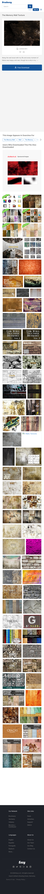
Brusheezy (12, 816)
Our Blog (30, 846)
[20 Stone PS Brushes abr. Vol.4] (12, 651)
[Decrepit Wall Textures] (32, 248)
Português (12, 846)
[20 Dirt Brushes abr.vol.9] (12, 531)
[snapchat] (27, 867)
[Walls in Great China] (32, 577)
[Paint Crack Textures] (33, 681)
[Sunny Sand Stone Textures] (12, 746)
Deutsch (11, 849)
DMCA (29, 825)
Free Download (23, 68)
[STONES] (12, 607)
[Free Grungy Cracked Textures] (12, 761)
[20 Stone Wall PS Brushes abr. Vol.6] (32, 665)
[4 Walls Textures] (31, 439)
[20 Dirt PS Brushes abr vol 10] (12, 502)
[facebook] (13, 867)
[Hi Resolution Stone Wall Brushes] (12, 621)
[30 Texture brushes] (33, 698)
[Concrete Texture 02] (32, 607)
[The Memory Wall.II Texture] (13, 248)
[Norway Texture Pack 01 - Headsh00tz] (32, 592)
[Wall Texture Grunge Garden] (32, 281)
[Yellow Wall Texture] (33, 320)
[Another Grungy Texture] (9, 457)
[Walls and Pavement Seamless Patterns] (32, 636)
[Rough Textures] (32, 305)
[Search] (30, 6)
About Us (30, 840)
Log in (30, 9)
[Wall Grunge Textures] (13, 281)
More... (11, 852)
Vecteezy (12, 819)
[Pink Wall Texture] (33, 547)
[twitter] (17, 867)
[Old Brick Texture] (31, 562)
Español (11, 843)
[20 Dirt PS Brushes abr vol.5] (32, 473)
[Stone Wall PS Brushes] (32, 347)
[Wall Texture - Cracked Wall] (30, 267)
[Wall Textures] (12, 305)
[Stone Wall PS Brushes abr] (12, 362)
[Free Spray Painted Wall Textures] (12, 562)
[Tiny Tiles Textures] (32, 731)
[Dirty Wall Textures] (28, 292)
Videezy (11, 822)
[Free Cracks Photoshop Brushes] (12, 731)
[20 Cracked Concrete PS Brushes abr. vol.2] (12, 376)
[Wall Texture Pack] (33, 407)
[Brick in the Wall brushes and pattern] (10, 267)
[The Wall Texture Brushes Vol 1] (12, 334)
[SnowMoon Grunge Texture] (14, 391)
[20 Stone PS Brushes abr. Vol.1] (12, 665)
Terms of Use (10, 879)
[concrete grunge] (12, 439)
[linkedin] (30, 867)
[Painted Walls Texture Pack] (12, 230)
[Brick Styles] (32, 621)
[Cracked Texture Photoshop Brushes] (32, 376)
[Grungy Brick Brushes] (11, 423)
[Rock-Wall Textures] (12, 577)
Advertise (30, 819)
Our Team (30, 843)
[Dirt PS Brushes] (12, 473)
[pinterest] (20, 867)
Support (30, 822)
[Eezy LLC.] (22, 862)
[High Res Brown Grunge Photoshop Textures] (32, 201)
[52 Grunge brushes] (11, 715)
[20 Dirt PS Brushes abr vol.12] (14, 407)
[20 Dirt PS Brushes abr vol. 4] (12, 592)
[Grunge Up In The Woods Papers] (30, 715)
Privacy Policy (20, 879)
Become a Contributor (12, 826)
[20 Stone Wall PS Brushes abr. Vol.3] (32, 362)
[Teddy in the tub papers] (12, 636)
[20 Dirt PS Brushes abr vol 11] (12, 516)
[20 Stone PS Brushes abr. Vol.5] (14, 681)
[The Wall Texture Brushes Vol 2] (32, 334)
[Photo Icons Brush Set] (12, 201)
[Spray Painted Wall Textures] (12, 215)
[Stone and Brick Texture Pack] (32, 215)
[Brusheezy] (7, 2)
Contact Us (31, 849)
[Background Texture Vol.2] (34, 391)
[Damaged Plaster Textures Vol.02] (13, 698)
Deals (29, 816)
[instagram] (23, 867)
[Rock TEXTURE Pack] (12, 347)
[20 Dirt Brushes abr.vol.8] (14, 547)
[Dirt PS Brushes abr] (28, 457)
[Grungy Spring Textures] (32, 230)
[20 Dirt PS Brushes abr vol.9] (32, 502)
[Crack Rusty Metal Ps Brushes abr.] (31, 746)
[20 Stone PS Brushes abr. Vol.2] (32, 651)
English (11, 840)
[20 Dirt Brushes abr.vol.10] (32, 531)
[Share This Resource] (24, 52)
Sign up (36, 9)
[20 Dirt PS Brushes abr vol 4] (12, 488)
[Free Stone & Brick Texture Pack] (32, 761)
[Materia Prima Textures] (31, 423)
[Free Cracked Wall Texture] (9, 292)
